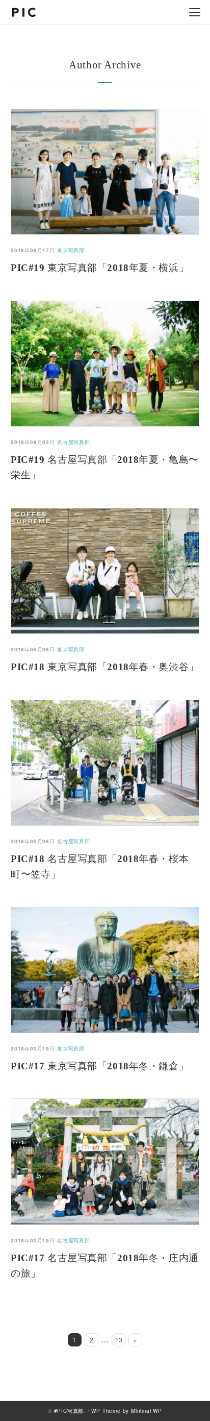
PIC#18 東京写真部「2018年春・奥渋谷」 (105, 667)
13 (118, 1339)
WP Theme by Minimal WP (126, 1410)
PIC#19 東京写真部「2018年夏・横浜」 (100, 267)
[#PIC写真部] (24, 12)
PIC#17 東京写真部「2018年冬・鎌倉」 (100, 1066)
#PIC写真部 (69, 1410)
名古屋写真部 (73, 442)
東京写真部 (71, 250)
